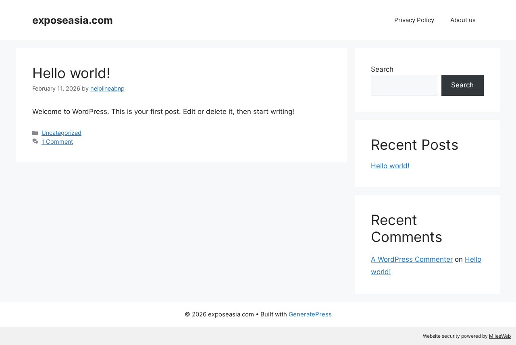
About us (463, 20)
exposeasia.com (72, 20)
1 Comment (57, 141)
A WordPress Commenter (412, 259)
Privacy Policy (414, 20)
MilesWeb (500, 336)
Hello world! (71, 72)
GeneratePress (310, 314)
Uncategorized (61, 132)
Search (382, 69)
